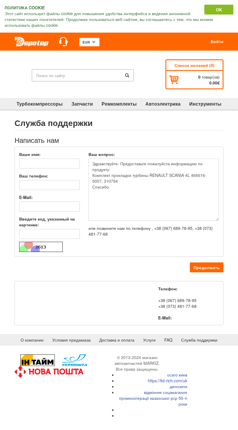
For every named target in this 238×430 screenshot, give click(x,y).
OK (219, 10)
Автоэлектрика (163, 103)
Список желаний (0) (194, 65)
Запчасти (82, 103)
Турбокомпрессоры (40, 103)
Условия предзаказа (71, 340)
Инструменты (205, 103)
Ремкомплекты (119, 103)
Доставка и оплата (116, 340)
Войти (217, 41)
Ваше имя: (30, 154)
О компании (32, 340)
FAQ (168, 340)
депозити (178, 386)
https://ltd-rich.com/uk (167, 380)
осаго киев (177, 375)
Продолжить (207, 267)
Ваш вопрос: (102, 154)
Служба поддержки (199, 340)
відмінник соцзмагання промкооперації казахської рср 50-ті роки (153, 398)
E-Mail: (26, 197)
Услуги (149, 340)
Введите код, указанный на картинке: (47, 222)
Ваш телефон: (33, 176)
